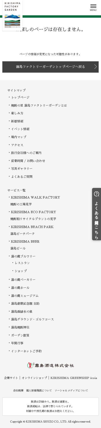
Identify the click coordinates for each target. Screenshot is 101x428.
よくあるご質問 (21, 176)
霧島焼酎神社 (20, 327)
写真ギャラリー (21, 168)
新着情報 (17, 121)
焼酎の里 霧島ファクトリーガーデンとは (39, 105)
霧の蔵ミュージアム (25, 295)
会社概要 (18, 390)
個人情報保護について (39, 390)
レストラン (22, 263)
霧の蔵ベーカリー (23, 279)
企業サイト (11, 378)
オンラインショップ (34, 378)
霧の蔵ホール (20, 287)
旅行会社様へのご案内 (26, 152)
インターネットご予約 (26, 351)
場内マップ (18, 137)
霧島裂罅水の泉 (21, 311)
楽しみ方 (17, 113)
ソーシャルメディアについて (71, 390)
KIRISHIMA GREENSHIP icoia (73, 378)
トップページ (20, 97)
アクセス (17, 145)
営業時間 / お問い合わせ (28, 160)
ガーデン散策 (20, 335)
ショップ (21, 271)
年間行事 (17, 343)
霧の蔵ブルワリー (23, 256)
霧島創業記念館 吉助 (25, 303)
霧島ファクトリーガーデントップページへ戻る (50, 66)
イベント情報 (20, 129)
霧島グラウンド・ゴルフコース (32, 319)
